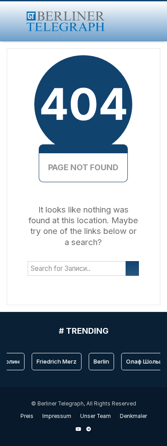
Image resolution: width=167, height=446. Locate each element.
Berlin (100, 361)
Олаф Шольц (143, 361)
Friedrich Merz (56, 361)
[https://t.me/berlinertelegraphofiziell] (88, 429)
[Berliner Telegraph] (65, 21)
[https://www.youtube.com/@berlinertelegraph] (78, 429)
